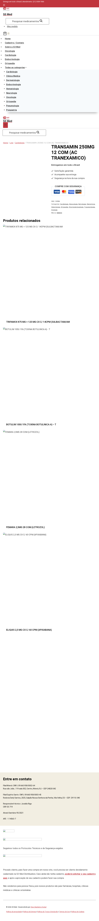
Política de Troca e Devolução (47, 912)
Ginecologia (73, 204)
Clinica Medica (13, 76)
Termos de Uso (64, 912)
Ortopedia (10, 63)
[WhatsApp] (4, 5)
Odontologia (55, 207)
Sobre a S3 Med (12, 47)
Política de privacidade (14, 912)
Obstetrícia (91, 204)
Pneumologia (12, 105)
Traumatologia (89, 207)
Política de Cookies (77, 912)
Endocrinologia (12, 59)
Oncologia (10, 51)
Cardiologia (10, 55)
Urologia (54, 210)
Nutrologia (82, 204)
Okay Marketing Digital (38, 907)
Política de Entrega (29, 912)
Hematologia (12, 88)
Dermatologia (13, 80)
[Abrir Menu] (5, 125)
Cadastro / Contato (14, 43)
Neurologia (11, 93)
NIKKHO (59, 213)
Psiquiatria (11, 110)
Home (8, 38)
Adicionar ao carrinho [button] (49, 323)
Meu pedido (12, 26)
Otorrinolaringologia (76, 207)
